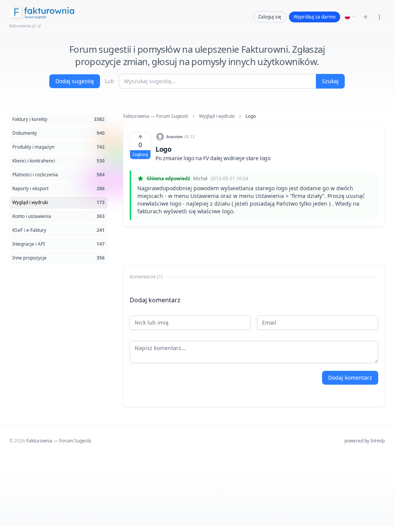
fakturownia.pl (22, 25)
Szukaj (330, 81)
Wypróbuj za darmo (315, 16)
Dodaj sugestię (74, 81)
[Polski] (350, 16)
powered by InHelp (364, 440)
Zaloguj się (269, 16)
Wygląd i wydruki (217, 116)
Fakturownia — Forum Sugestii (155, 116)
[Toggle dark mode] (365, 17)
